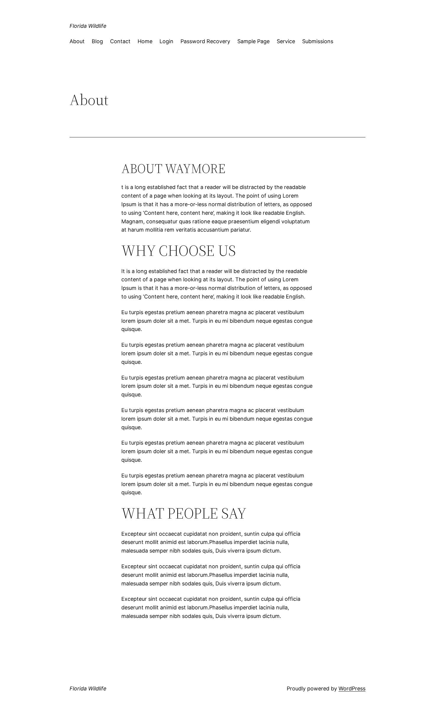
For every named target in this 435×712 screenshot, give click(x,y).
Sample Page (253, 41)
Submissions (317, 41)
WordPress (352, 688)
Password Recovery (205, 41)
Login (166, 41)
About (77, 41)
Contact (120, 41)
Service (286, 41)
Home (145, 41)
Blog (97, 41)
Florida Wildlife (88, 26)
